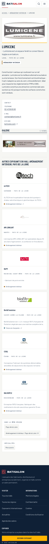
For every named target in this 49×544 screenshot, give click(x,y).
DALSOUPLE (8, 393)
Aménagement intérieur (18, 13)
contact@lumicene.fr (12, 116)
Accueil (4, 13)
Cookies (29, 508)
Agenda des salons (9, 521)
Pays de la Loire (11, 427)
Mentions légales (32, 496)
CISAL (6, 351)
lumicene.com (10, 124)
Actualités (6, 515)
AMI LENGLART (9, 227)
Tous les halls (7, 496)
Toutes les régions (9, 502)
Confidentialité (31, 502)
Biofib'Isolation (9, 310)
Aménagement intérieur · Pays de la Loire (22, 433)
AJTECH (6, 186)
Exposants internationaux (12, 508)
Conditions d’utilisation (35, 515)
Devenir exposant (24, 538)
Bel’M (6, 269)
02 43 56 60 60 (10, 109)
